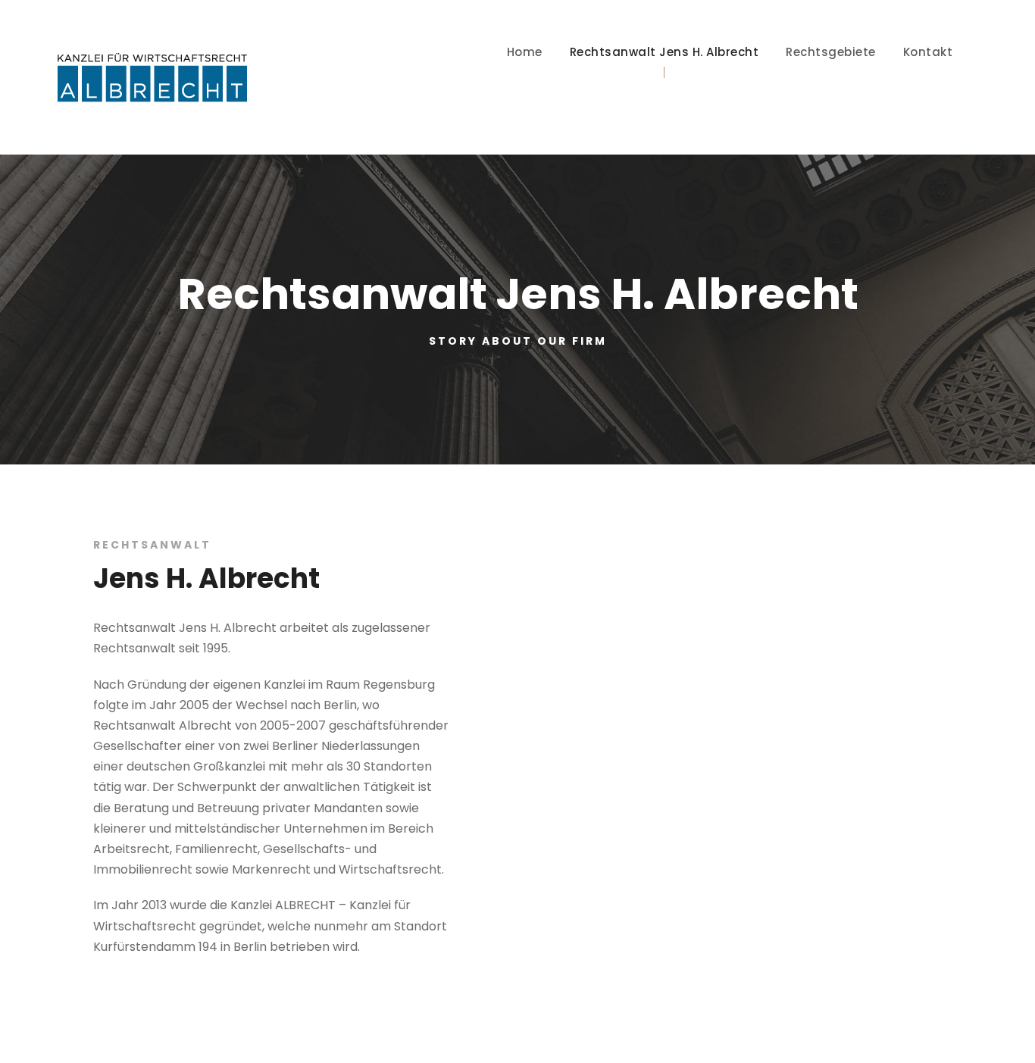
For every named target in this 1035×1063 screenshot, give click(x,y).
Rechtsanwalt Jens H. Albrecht (664, 52)
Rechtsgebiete (831, 52)
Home (525, 52)
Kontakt (928, 52)
